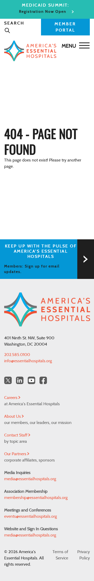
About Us (13, 416)
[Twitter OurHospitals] (8, 380)
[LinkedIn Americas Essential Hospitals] (20, 380)
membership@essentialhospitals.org (36, 498)
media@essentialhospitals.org (30, 479)
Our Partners (15, 454)
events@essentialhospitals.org (30, 516)
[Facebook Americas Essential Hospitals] (43, 380)
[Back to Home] (45, 51)
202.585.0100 (17, 355)
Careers (11, 398)
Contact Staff (16, 435)
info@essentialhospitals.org (28, 361)
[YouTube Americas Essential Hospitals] (31, 380)
